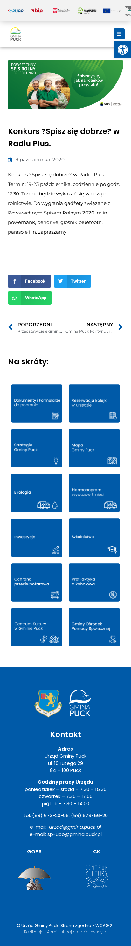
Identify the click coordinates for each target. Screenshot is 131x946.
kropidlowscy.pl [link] (91, 932)
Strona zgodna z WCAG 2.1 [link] (87, 925)
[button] (119, 33)
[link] (122, 49)
